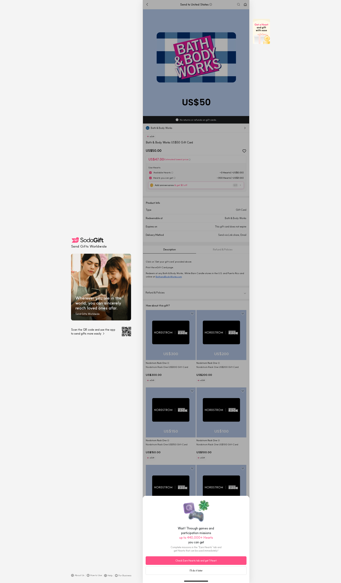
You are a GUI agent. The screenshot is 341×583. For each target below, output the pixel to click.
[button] (77, 575)
